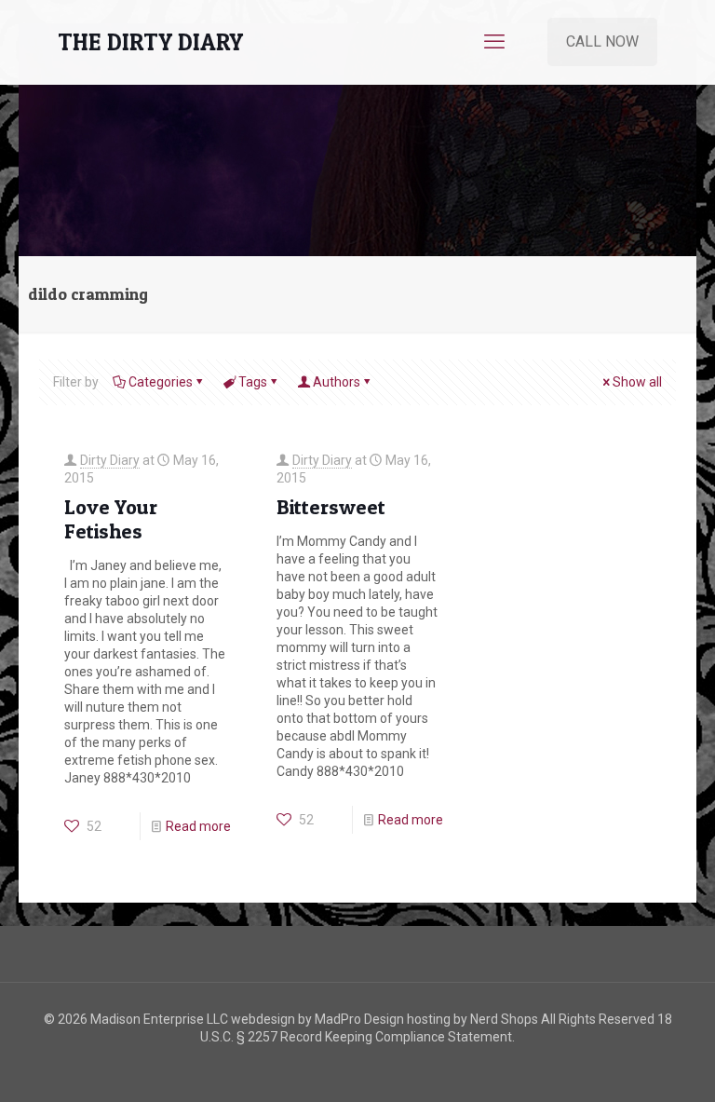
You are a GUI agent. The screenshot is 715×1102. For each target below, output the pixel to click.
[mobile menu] (494, 42)
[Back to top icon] (625, 1063)
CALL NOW (602, 41)
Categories (160, 381)
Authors (336, 381)
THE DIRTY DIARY (150, 42)
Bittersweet (331, 507)
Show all (637, 381)
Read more (198, 826)
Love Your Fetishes (110, 519)
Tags (252, 381)
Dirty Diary (110, 460)
